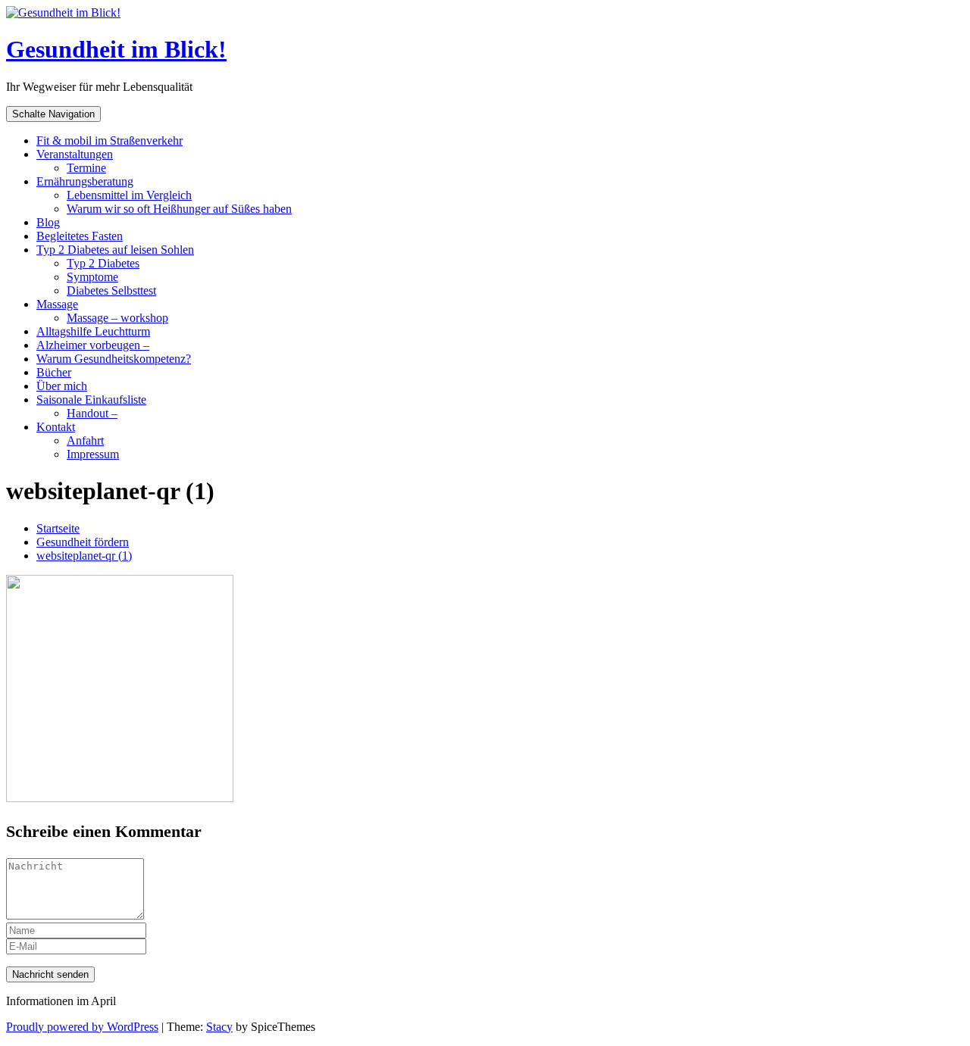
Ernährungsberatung (84, 181)
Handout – (92, 413)
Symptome (92, 276)
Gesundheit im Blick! (116, 49)
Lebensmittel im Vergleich (129, 195)
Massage (57, 304)
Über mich (61, 385)
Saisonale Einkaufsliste (91, 399)
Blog (48, 222)
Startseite (58, 528)
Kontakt (55, 426)
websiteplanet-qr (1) (84, 555)
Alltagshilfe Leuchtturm (93, 331)
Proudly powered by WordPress (82, 1026)
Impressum (93, 454)
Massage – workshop (117, 317)
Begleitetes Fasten (79, 235)
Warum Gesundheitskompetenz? (113, 358)
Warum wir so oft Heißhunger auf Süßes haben (179, 208)
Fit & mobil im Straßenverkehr (109, 140)
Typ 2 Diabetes (103, 263)
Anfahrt (85, 440)
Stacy (219, 1026)
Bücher (53, 372)
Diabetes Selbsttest (111, 290)
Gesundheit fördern (82, 541)
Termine (86, 167)
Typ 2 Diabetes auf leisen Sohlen (115, 249)
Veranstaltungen (74, 154)
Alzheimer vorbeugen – (92, 345)
